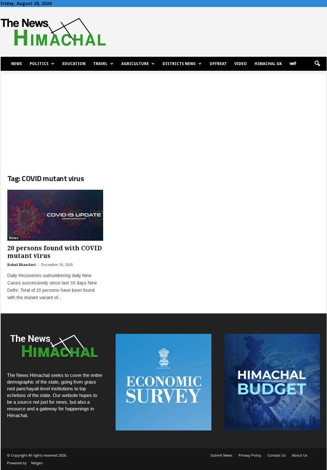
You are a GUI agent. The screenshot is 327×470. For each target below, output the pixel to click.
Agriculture (135, 64)
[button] (317, 64)
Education (74, 64)
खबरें (293, 64)
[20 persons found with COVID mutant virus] (55, 215)
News (16, 64)
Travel (100, 64)
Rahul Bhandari (21, 265)
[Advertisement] (164, 118)
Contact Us (276, 455)
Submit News (221, 455)
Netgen (37, 462)
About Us (299, 455)
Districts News (179, 64)
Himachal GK (268, 64)
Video (240, 64)
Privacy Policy (250, 455)
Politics (39, 64)
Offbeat (218, 64)
